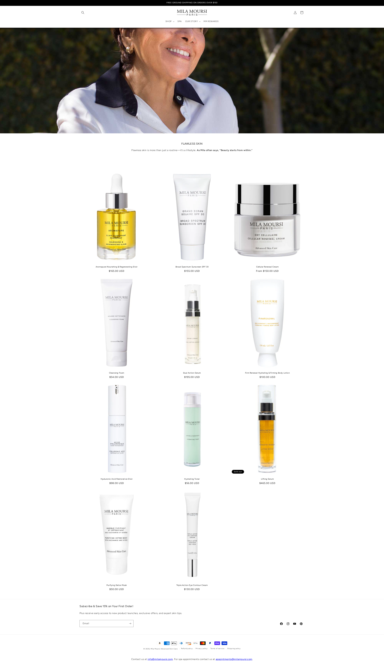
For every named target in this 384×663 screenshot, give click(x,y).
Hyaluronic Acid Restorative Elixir (117, 479)
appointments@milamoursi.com (234, 659)
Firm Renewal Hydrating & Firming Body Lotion (267, 373)
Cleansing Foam (116, 373)
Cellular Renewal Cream (267, 267)
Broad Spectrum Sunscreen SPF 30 (192, 267)
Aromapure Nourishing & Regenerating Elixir (116, 267)
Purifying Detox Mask (116, 585)
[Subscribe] (130, 623)
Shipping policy (234, 649)
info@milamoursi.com (160, 659)
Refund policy (187, 649)
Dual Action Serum (192, 373)
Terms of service (217, 649)
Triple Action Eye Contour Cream (192, 585)
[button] (83, 12)
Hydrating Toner (192, 479)
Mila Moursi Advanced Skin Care (164, 649)
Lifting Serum (267, 479)
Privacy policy (202, 649)
